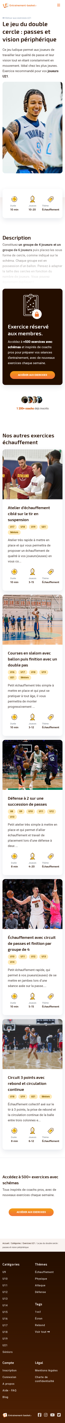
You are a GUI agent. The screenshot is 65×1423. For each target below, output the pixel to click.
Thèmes (41, 1264)
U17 (5, 1325)
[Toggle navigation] (58, 5)
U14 (5, 1305)
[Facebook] (41, 1415)
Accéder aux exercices (32, 375)
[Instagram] (47, 1415)
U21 (5, 1345)
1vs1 (38, 1311)
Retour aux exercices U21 (18, 18)
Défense (40, 1292)
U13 (5, 1298)
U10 (5, 1278)
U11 (5, 1285)
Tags (38, 1304)
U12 (5, 1292)
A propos (8, 1383)
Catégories (16, 1243)
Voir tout (41, 1331)
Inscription (9, 1370)
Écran (38, 1318)
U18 (5, 1332)
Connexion (9, 1377)
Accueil (5, 1243)
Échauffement (44, 1272)
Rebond (40, 1325)
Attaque (40, 1285)
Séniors (7, 1352)
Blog (5, 1397)
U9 (4, 1272)
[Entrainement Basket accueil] (20, 5)
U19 (5, 1338)
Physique (41, 1278)
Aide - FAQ (9, 1390)
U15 (5, 1312)
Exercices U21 (29, 1243)
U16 (5, 1318)
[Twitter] (59, 1415)
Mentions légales (46, 1370)
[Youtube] (53, 1415)
